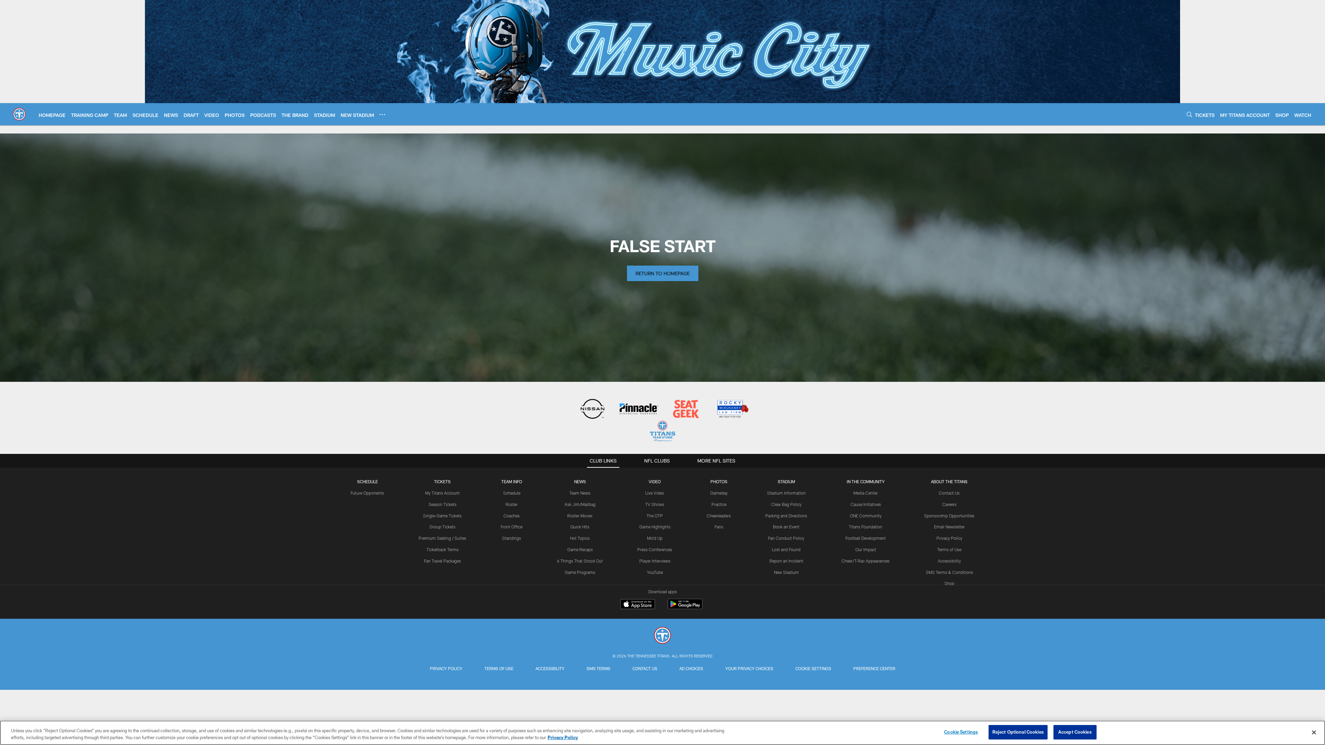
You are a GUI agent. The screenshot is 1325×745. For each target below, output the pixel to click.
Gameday (719, 492)
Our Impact (865, 549)
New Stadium (786, 572)
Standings (511, 538)
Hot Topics (580, 538)
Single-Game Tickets (442, 515)
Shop (949, 583)
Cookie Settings (813, 668)
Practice (718, 504)
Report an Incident (786, 560)
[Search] (1189, 114)
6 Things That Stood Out (580, 560)
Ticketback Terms (442, 549)
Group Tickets (442, 526)
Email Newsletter (949, 526)
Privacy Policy (949, 538)
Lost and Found (786, 549)
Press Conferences (654, 549)
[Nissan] (592, 409)
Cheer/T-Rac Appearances (866, 560)
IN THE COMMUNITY (866, 481)
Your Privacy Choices (749, 668)
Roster (512, 504)
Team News (579, 492)
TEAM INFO (511, 481)
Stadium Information (786, 492)
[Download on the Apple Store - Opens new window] (637, 605)
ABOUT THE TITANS (949, 481)
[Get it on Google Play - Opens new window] (685, 607)
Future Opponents (367, 492)
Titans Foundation (865, 526)
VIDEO (655, 481)
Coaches (511, 515)
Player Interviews (654, 560)
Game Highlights (654, 526)
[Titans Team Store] (662, 432)
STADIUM (786, 481)
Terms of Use (949, 549)
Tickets (442, 481)
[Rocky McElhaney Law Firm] (732, 409)
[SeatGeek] (685, 409)
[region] (662, 733)
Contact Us (949, 492)
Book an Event (786, 526)
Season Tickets (443, 504)
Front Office (511, 526)
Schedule (367, 481)
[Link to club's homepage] (19, 114)
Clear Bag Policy (786, 504)
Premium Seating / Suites (442, 538)
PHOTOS (718, 481)
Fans (719, 526)
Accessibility (949, 560)
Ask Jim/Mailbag (580, 504)
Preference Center (874, 668)
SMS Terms (598, 668)
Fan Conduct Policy (786, 538)
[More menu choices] (382, 114)
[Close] (1314, 732)
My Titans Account (442, 492)
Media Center (865, 492)
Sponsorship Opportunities (949, 515)
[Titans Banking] (639, 409)
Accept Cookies (1075, 732)
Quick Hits (579, 526)
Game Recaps (580, 549)
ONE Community (866, 515)
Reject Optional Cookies (1018, 732)
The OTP (655, 515)
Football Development (865, 538)
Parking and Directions (786, 515)
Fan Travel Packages (442, 560)
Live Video (654, 492)
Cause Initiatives (866, 504)
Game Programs (580, 572)
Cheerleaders (719, 515)
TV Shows (654, 504)
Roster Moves (579, 515)
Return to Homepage (663, 273)
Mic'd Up (654, 538)
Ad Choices (691, 668)
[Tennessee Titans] (662, 636)
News (580, 481)
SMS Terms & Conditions (949, 572)
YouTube (655, 572)
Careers (949, 504)
